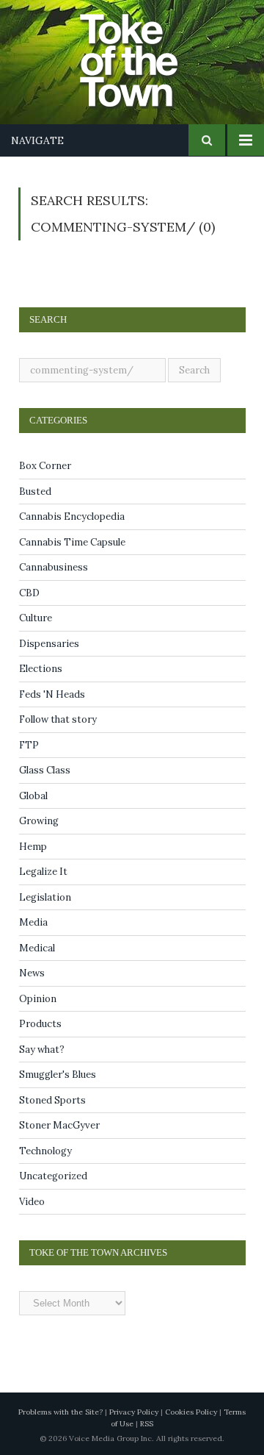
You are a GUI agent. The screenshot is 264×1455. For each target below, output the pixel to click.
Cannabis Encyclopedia (72, 516)
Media (33, 922)
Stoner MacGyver (59, 1125)
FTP (29, 745)
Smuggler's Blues (57, 1074)
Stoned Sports (52, 1100)
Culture (35, 618)
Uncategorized (53, 1176)
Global (33, 796)
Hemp (33, 846)
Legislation (45, 897)
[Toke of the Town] (146, 52)
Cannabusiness (53, 567)
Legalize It (43, 871)
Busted (35, 491)
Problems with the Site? (60, 1412)
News (32, 973)
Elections (40, 668)
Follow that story (58, 719)
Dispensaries (49, 643)
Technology (45, 1151)
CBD (29, 593)
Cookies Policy (191, 1412)
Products (40, 1024)
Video (32, 1201)
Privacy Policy (133, 1412)
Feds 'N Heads (52, 694)
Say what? (42, 1049)
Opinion (37, 999)
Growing (39, 821)
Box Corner (45, 466)
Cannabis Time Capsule (72, 542)
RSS (146, 1424)
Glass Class (44, 770)
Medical (37, 948)
